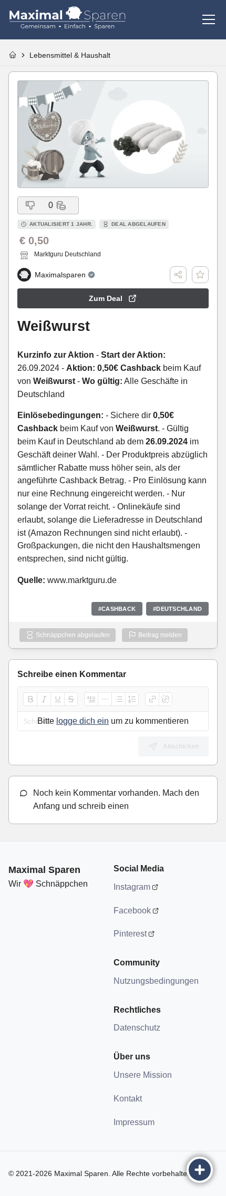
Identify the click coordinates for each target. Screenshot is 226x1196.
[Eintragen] (200, 1170)
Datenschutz (137, 1027)
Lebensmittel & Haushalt (69, 55)
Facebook (132, 910)
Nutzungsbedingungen (156, 980)
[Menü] (209, 19)
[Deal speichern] (200, 274)
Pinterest (130, 933)
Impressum (134, 1122)
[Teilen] (178, 274)
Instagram (132, 886)
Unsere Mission (143, 1074)
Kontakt (128, 1098)
